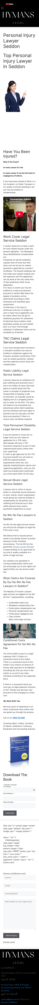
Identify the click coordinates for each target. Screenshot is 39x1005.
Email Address (8, 793)
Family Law (19, 988)
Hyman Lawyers (20, 547)
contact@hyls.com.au (10, 1000)
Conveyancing (7, 988)
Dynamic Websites (9, 1002)
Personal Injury (7, 985)
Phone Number (8, 802)
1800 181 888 (19, 718)
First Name (7, 786)
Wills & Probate (22, 985)
